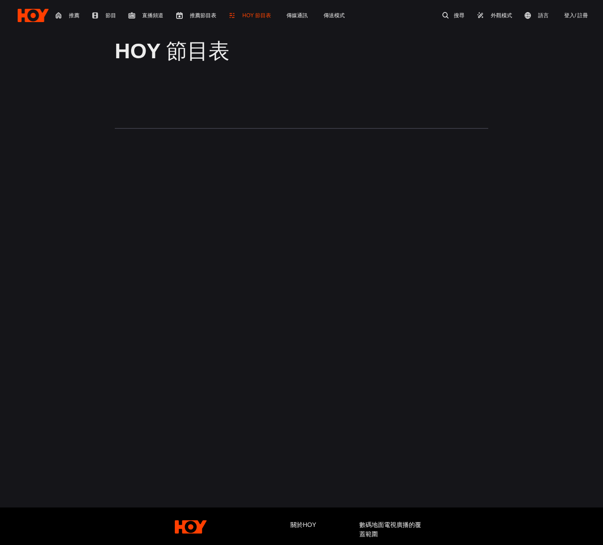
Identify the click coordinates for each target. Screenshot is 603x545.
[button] (249, 15)
